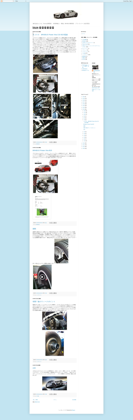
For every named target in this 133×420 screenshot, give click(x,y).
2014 (84, 107)
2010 (84, 146)
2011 (84, 144)
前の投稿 (74, 399)
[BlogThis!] (51, 142)
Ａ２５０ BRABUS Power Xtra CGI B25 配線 (50, 35)
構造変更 (84, 56)
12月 (85, 110)
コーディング (85, 51)
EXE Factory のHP (96, 87)
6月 (84, 131)
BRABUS (38, 224)
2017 (84, 102)
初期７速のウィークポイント (44, 302)
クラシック (84, 50)
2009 (84, 148)
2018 (84, 100)
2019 (84, 98)
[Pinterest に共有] (56, 142)
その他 (37, 396)
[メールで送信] (50, 142)
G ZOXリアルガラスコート (87, 42)
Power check (85, 44)
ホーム (55, 399)
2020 (84, 96)
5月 (84, 133)
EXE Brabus (84, 68)
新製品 (83, 57)
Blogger (73, 410)
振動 (34, 229)
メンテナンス (38, 361)
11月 (85, 112)
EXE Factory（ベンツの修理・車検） (85, 66)
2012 (84, 143)
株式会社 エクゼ (85, 70)
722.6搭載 (84, 39)
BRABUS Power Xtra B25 (42, 150)
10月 (85, 114)
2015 (84, 105)
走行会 (83, 59)
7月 (84, 119)
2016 (84, 103)
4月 (84, 135)
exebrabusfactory (97, 71)
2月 (84, 139)
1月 (84, 140)
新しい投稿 (35, 399)
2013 (84, 109)
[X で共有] (53, 142)
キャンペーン (85, 48)
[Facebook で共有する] (54, 142)
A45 (34, 368)
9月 (84, 116)
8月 (84, 117)
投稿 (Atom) (37, 402)
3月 (84, 137)
